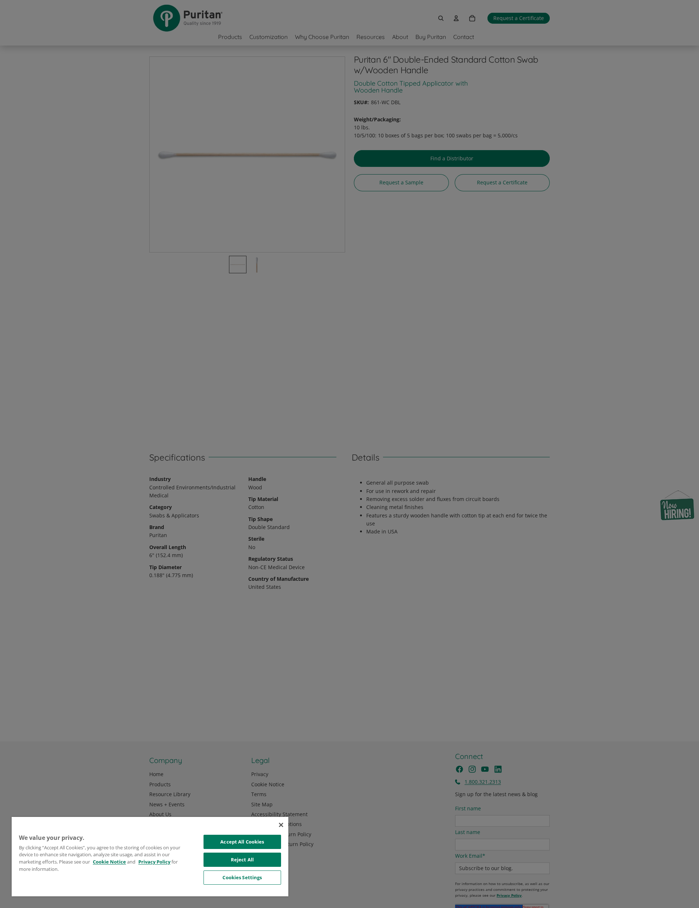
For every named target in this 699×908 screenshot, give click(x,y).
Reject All (242, 859)
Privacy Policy (154, 861)
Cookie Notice (109, 861)
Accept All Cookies (242, 841)
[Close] (281, 825)
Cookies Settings (242, 877)
